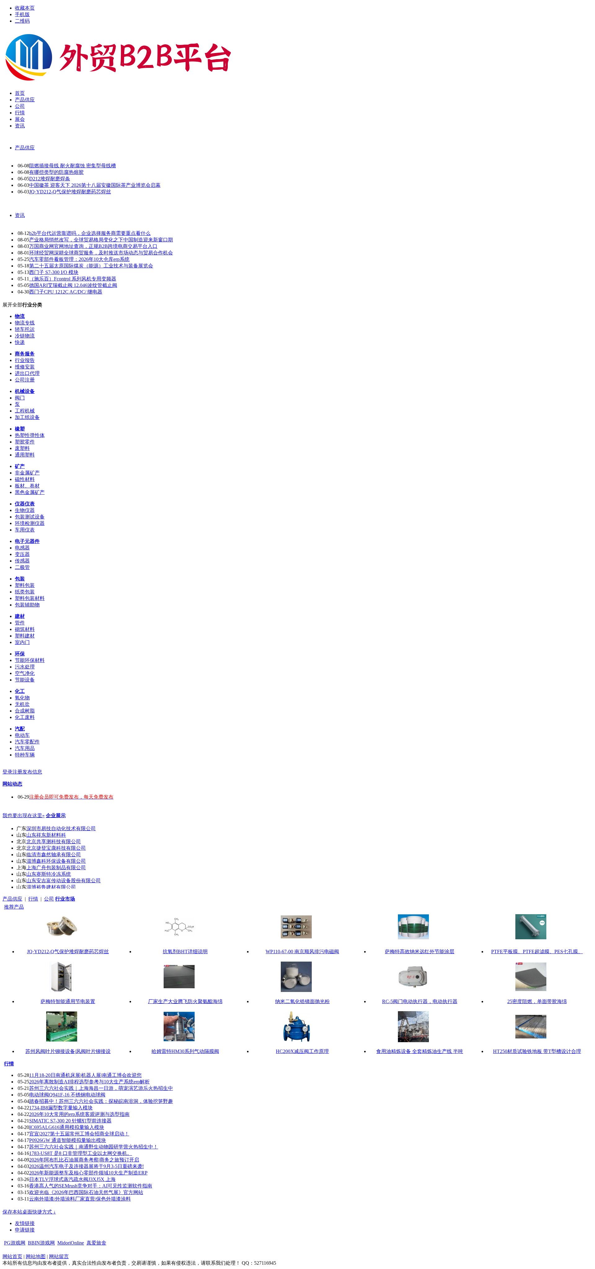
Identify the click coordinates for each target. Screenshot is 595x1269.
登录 (7, 771)
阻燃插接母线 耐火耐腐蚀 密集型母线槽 (72, 165)
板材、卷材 (27, 485)
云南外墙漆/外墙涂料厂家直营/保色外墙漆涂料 (80, 1198)
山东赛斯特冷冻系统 (48, 874)
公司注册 (25, 379)
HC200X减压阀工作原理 (302, 1051)
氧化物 (22, 697)
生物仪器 (25, 510)
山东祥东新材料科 (46, 835)
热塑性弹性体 (30, 435)
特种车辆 (25, 754)
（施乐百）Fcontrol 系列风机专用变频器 (72, 278)
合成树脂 (25, 710)
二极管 (22, 567)
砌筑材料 (25, 629)
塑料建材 (25, 635)
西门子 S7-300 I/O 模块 (53, 272)
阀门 (20, 397)
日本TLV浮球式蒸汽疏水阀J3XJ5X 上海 (72, 1179)
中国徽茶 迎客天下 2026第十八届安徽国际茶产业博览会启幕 (95, 185)
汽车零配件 (27, 741)
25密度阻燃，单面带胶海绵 (537, 1001)
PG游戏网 (14, 1242)
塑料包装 (25, 585)
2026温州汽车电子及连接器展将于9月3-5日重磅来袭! (86, 1166)
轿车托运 (25, 329)
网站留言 (59, 1256)
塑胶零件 (25, 441)
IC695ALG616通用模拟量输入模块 (66, 1127)
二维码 (22, 21)
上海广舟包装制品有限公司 (56, 867)
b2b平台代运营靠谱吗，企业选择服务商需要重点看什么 (90, 233)
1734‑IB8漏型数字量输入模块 (61, 1107)
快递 (20, 342)
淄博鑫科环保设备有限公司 (56, 861)
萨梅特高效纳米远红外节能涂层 (419, 951)
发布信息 (32, 771)
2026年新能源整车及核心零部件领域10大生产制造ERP (88, 1172)
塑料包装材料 (30, 598)
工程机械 (25, 410)
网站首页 (12, 1256)
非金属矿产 (27, 472)
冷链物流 (25, 335)
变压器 (22, 554)
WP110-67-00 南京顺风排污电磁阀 (302, 951)
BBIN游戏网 (41, 1242)
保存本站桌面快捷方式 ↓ (29, 1211)
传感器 (22, 560)
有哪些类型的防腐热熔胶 (56, 172)
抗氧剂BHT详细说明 (185, 951)
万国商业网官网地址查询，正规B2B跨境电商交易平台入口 (93, 246)
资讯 (20, 215)
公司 (49, 898)
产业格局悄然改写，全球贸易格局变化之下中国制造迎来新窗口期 (101, 239)
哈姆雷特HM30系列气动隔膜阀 (185, 1051)
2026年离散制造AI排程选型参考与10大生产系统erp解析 (89, 1081)
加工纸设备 (27, 417)
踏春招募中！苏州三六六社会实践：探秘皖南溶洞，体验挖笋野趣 (101, 1101)
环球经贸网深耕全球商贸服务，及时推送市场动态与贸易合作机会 (101, 252)
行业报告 (25, 360)
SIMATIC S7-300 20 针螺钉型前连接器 (70, 1120)
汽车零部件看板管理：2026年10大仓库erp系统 (79, 259)
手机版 (22, 14)
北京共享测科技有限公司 (53, 841)
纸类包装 (25, 591)
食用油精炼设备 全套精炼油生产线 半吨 (419, 1051)
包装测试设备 (30, 516)
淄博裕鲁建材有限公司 (51, 887)
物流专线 (25, 322)
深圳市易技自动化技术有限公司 (61, 828)
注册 (17, 771)
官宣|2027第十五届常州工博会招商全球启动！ (79, 1133)
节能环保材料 (30, 660)
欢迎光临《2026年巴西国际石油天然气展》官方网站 (86, 1192)
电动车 (22, 735)
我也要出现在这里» (23, 815)
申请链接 (25, 1229)
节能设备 (25, 679)
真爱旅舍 (96, 1242)
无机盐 (22, 704)
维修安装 (25, 366)
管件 (20, 622)
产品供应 (25, 147)
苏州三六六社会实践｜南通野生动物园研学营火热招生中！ (93, 1146)
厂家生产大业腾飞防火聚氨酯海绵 (185, 1001)
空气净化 (25, 673)
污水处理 (25, 666)
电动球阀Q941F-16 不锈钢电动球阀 (67, 1094)
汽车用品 (25, 748)
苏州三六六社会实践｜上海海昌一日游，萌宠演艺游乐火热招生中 (101, 1088)
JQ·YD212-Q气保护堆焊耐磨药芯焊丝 (70, 191)
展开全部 (12, 304)
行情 (33, 898)
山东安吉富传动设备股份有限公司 (63, 880)
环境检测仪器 (30, 523)
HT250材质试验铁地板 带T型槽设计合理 (537, 1051)
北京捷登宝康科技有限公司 (56, 848)
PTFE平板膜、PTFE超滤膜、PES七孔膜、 (537, 951)
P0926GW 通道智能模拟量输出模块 (67, 1140)
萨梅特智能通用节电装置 (68, 1001)
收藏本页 (25, 8)
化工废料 (25, 717)
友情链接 (25, 1223)
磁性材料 (25, 479)
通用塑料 (25, 454)
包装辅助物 (27, 604)
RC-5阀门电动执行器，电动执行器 (419, 1001)
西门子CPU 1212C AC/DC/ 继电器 (65, 291)
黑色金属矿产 (30, 492)
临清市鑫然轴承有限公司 (53, 854)
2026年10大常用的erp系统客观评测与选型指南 (79, 1114)
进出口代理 (27, 373)
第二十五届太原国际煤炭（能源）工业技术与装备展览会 (91, 265)
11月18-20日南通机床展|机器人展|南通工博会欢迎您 (85, 1075)
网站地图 (36, 1256)
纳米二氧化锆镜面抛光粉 (302, 1001)
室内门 (22, 642)
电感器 (22, 547)
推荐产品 (14, 907)
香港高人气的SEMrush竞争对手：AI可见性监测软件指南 (90, 1185)
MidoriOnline (70, 1242)
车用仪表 (25, 529)
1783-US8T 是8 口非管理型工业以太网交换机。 (80, 1153)
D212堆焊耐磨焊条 (49, 178)
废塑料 (22, 448)
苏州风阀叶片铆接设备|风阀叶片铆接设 (68, 1051)
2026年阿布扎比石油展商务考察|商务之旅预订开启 (84, 1159)
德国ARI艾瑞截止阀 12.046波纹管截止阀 (73, 285)
